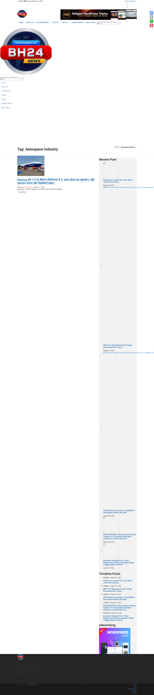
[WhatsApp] (151, 21)
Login (126, 1)
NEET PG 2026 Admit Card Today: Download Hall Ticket (117, 346)
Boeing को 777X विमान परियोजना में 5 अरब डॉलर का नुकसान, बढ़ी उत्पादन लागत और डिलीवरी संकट (55, 181)
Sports (65, 22)
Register (133, 1)
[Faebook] (22, 677)
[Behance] (22, 679)
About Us (30, 22)
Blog (135, 687)
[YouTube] (129, 7)
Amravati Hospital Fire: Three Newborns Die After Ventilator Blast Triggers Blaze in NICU (118, 562)
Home (21, 22)
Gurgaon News (77, 22)
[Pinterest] (151, 25)
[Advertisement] (77, 129)
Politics (55, 22)
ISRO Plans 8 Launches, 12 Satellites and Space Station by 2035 (119, 511)
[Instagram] (129, 5)
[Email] (151, 17)
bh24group (28, 187)
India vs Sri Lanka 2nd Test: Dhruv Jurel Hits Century (118, 181)
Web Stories (91, 22)
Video (135, 693)
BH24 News (33, 684)
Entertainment (43, 22)
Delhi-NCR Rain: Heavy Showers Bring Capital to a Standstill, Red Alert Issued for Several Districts (119, 536)
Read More (22, 192)
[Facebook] (129, 3)
